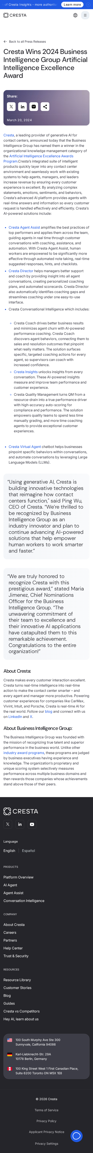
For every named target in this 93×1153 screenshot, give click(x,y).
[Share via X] (11, 106)
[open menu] (85, 15)
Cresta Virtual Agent (25, 446)
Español (28, 850)
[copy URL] (45, 106)
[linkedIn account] (20, 824)
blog (48, 711)
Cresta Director (21, 271)
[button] (75, 15)
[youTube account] (32, 824)
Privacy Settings (46, 1143)
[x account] (7, 824)
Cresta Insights (26, 372)
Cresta (8, 135)
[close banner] (88, 4)
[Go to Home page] (20, 15)
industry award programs (23, 753)
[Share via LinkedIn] (22, 106)
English (9, 850)
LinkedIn (15, 716)
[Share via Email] (33, 106)
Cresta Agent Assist (24, 227)
